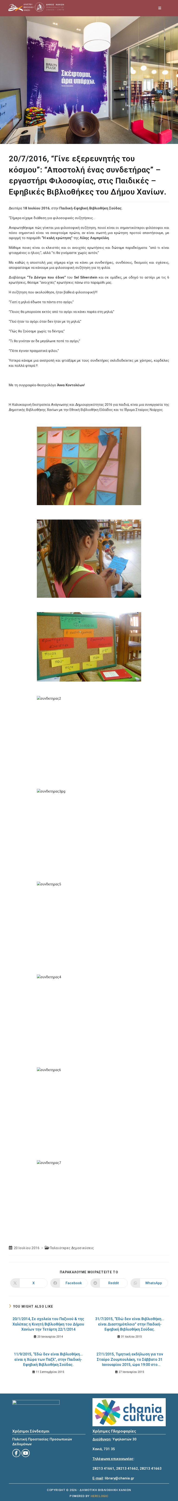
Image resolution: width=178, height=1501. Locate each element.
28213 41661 (103, 1468)
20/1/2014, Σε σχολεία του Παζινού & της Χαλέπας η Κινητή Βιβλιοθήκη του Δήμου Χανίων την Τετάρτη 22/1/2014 (48, 1324)
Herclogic (99, 1496)
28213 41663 (151, 1468)
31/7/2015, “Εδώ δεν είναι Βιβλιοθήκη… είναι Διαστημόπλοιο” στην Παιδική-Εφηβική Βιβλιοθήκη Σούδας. (129, 1324)
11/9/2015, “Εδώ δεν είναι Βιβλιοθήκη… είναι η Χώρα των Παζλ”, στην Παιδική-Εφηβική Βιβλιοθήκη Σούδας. (48, 1359)
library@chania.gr (119, 1478)
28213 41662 (127, 1468)
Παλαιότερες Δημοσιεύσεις (72, 1248)
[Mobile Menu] (160, 8)
